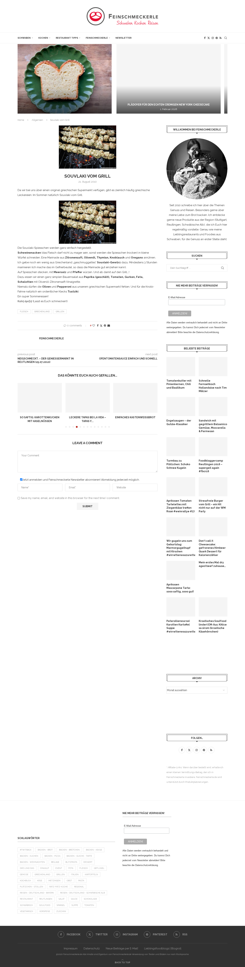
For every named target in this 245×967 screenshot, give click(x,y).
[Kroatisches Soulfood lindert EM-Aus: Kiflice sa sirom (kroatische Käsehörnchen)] (213, 607)
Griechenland (42, 311)
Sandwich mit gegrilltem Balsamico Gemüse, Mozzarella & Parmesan (213, 426)
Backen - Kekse (94, 850)
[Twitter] (208, 38)
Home (21, 120)
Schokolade (90, 899)
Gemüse (24, 874)
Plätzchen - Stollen (31, 887)
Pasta (81, 880)
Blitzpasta (71, 862)
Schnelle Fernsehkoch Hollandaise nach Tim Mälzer (213, 386)
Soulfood (44, 905)
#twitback (25, 850)
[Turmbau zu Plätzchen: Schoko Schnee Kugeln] (180, 446)
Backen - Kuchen (29, 856)
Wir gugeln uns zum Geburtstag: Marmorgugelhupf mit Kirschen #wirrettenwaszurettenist (180, 547)
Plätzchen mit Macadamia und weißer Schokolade (203, 104)
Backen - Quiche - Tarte (79, 856)
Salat (61, 899)
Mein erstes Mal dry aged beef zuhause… (212, 564)
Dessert (87, 862)
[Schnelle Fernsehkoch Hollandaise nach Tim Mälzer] (213, 366)
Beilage (55, 862)
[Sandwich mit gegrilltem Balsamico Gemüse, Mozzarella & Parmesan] (213, 406)
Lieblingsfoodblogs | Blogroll (162, 948)
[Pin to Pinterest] (105, 325)
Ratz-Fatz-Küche (58, 887)
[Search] (225, 38)
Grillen (60, 311)
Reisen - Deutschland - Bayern (37, 893)
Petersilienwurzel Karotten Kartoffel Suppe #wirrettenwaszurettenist (180, 626)
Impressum (70, 948)
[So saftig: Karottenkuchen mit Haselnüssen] (40, 398)
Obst (69, 880)
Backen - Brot (45, 850)
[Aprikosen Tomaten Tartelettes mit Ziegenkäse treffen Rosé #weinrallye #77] (180, 486)
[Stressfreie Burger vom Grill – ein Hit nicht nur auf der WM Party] (213, 486)
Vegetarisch (26, 911)
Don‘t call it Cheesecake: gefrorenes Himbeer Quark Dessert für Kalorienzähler (212, 547)
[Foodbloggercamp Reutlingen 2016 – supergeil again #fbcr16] (213, 446)
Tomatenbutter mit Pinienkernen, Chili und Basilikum (178, 384)
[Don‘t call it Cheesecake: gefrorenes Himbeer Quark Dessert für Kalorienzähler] (213, 527)
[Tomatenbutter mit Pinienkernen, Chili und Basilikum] (180, 366)
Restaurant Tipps (67, 38)
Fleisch (24, 311)
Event (58, 868)
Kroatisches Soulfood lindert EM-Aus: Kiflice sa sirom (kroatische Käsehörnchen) (213, 626)
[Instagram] (213, 38)
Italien (75, 874)
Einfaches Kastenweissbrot (135, 417)
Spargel (60, 905)
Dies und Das (27, 868)
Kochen (43, 38)
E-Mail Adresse (176, 297)
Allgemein (37, 120)
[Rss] (221, 38)
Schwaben (24, 38)
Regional (79, 887)
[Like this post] (93, 325)
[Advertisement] (195, 654)
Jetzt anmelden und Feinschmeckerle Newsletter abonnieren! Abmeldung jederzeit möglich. (81, 479)
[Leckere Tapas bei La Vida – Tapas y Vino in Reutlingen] (87, 398)
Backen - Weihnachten (32, 862)
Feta (70, 868)
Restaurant (26, 899)
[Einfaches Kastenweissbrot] (135, 398)
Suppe (74, 905)
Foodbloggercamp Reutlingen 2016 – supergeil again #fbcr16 (211, 466)
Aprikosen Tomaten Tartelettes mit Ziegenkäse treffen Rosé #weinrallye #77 (180, 506)
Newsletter (123, 38)
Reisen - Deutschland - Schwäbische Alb (82, 893)
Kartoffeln (91, 874)
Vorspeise (44, 911)
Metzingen (54, 880)
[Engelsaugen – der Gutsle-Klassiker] (180, 406)
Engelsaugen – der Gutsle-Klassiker (178, 422)
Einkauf (44, 868)
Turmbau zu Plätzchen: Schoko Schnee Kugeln (178, 464)
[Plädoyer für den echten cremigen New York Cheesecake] (86, 79)
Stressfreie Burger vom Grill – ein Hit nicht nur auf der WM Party (212, 506)
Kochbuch (25, 880)
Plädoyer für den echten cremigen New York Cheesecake (86, 104)
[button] (24, 79)
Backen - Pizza (52, 856)
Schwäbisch (26, 905)
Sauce (74, 899)
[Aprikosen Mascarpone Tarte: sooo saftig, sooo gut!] (180, 570)
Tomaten (89, 905)
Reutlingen (45, 899)
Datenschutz (92, 948)
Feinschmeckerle (97, 38)
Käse (39, 880)
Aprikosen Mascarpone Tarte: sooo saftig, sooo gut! (180, 588)
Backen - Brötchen (69, 850)
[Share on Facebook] (97, 325)
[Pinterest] (217, 38)
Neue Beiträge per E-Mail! (122, 948)
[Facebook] (205, 38)
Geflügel (99, 868)
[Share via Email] (108, 325)
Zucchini (61, 911)
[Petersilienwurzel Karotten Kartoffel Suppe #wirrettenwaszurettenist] (180, 607)
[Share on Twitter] (101, 325)
